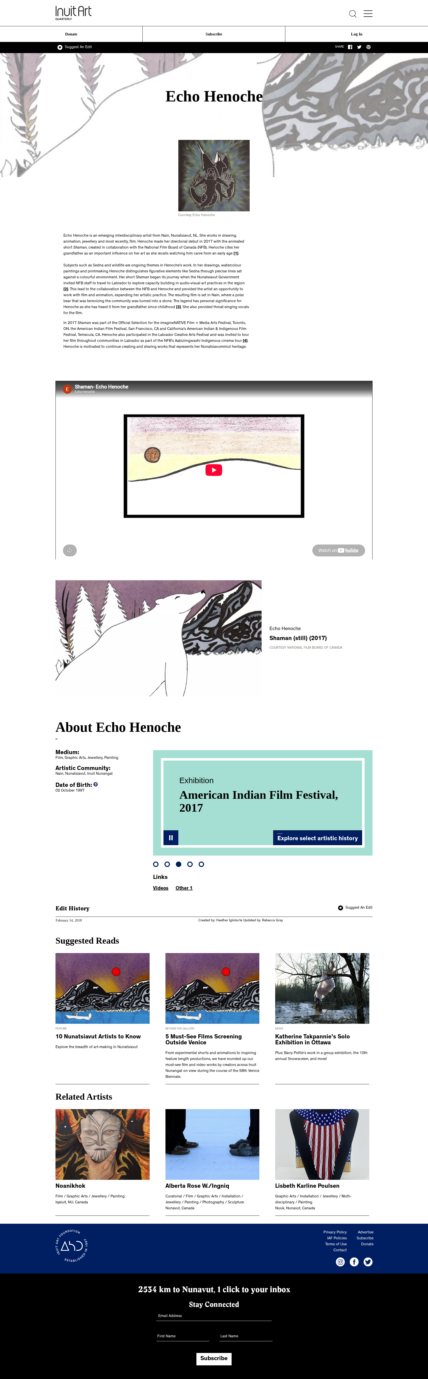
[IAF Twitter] (368, 1261)
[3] (178, 307)
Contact (340, 1250)
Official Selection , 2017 (242, 795)
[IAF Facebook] (354, 1261)
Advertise (366, 1233)
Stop (170, 837)
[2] (65, 289)
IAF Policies (337, 1239)
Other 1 (184, 888)
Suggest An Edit (78, 47)
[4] (245, 341)
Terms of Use (336, 1245)
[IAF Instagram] (340, 1261)
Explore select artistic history (317, 839)
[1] (236, 254)
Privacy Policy (335, 1233)
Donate (71, 34)
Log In (357, 34)
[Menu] (368, 13)
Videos (160, 888)
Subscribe (214, 34)
